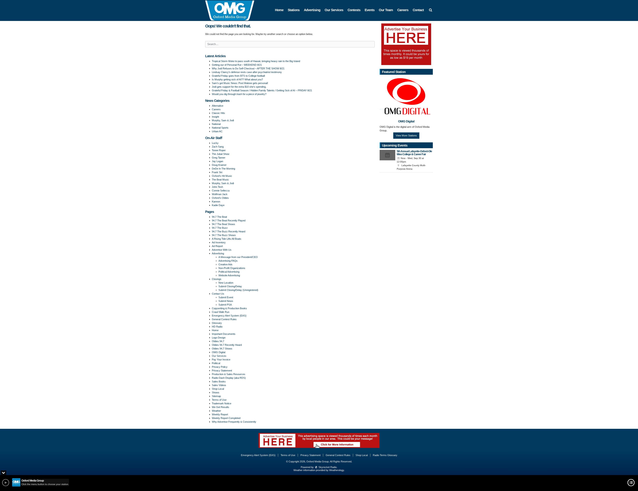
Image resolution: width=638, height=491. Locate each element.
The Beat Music (220, 179)
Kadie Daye (218, 205)
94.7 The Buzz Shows (224, 235)
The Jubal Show (220, 154)
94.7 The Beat (219, 216)
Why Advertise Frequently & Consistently (234, 421)
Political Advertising (228, 271)
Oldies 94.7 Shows (222, 348)
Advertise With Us (221, 249)
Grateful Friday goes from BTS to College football (238, 75)
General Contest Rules (224, 319)
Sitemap (216, 396)
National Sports (220, 127)
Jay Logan (217, 161)
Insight (215, 116)
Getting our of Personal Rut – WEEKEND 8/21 (237, 64)
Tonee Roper (219, 150)
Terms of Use (219, 399)
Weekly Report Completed (226, 418)
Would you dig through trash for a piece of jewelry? (239, 94)
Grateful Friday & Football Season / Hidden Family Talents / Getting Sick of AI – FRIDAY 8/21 (262, 90)
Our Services (334, 10)
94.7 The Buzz (220, 227)
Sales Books (219, 381)
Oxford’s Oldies (220, 197)
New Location (225, 282)
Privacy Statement (222, 370)
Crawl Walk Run (220, 312)
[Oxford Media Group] (232, 10)
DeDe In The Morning (223, 168)
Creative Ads (225, 264)
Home (279, 10)
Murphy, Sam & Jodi (223, 120)
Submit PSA (225, 304)
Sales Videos (219, 385)
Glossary (217, 323)
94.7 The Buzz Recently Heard (228, 231)
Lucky (215, 143)
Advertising (312, 10)
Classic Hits (218, 113)
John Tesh (217, 186)
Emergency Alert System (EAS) (229, 315)
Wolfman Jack (219, 194)
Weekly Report (220, 414)
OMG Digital (218, 352)
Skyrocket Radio (327, 467)
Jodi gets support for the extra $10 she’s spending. (239, 86)
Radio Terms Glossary (385, 455)
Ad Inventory (219, 242)
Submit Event (225, 297)
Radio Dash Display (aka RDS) (229, 377)
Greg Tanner (218, 157)
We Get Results (220, 407)
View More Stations (406, 135)
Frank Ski (217, 172)
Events (369, 10)
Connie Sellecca (220, 190)
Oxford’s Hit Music (222, 175)
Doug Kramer (219, 165)
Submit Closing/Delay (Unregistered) (238, 290)
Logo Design (218, 337)
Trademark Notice (221, 403)
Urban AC (217, 131)
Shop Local (218, 388)
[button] (430, 10)
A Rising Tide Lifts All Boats (226, 238)
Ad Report (217, 246)
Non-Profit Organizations (231, 268)
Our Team (386, 10)
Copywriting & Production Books (229, 308)
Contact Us (218, 293)
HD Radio (217, 326)
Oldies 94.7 (218, 341)
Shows (215, 392)
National (216, 124)
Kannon (216, 201)
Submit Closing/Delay (230, 286)
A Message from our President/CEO (238, 257)
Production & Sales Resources (228, 374)
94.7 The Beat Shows (223, 224)
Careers (402, 10)
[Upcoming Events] (387, 160)
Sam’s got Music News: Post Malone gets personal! (240, 83)
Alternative (217, 105)
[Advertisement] (406, 44)
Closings (216, 279)
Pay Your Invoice (221, 359)
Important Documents (223, 333)
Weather (216, 410)
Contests (354, 10)
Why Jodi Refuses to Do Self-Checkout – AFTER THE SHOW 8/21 (248, 68)
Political (216, 363)
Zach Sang (218, 146)
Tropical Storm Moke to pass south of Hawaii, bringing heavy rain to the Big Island (256, 61)
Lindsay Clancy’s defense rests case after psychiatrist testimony (247, 72)
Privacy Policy (219, 366)
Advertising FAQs (228, 260)
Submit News (225, 301)
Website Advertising (229, 275)
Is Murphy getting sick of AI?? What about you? (237, 79)
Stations (294, 10)
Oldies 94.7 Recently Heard (227, 344)
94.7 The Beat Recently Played (228, 220)
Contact (418, 10)
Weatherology (336, 470)
